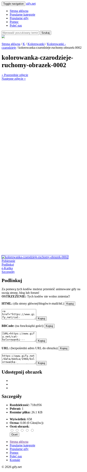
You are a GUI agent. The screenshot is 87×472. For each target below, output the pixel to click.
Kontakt (15, 460)
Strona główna (19, 11)
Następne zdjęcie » (14, 78)
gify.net (31, 3)
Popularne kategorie (22, 14)
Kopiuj (70, 303)
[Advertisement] (43, 124)
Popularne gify (19, 18)
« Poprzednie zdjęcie (15, 75)
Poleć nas (16, 25)
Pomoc (14, 22)
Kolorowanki (36, 44)
